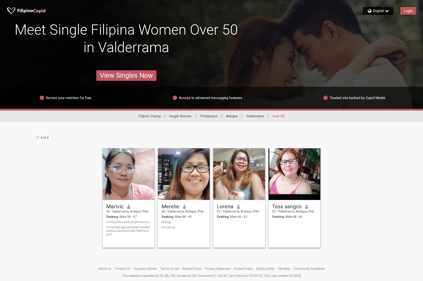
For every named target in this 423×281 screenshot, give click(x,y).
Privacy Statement (217, 268)
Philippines (208, 116)
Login (408, 11)
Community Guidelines (309, 268)
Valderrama (255, 116)
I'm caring (168, 227)
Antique (232, 116)
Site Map (284, 268)
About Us (104, 268)
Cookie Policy (243, 268)
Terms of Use (169, 268)
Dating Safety (265, 268)
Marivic (115, 206)
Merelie (170, 206)
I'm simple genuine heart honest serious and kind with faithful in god (128, 231)
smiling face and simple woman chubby (128, 222)
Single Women (180, 116)
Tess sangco (287, 206)
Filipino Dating (150, 116)
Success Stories (145, 268)
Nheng (166, 222)
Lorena (225, 206)
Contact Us (122, 268)
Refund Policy (192, 268)
